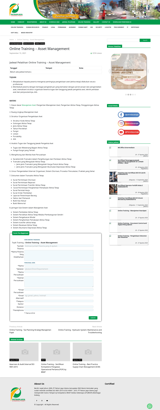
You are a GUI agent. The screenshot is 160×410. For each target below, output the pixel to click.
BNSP (43, 360)
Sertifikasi (135, 27)
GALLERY (96, 22)
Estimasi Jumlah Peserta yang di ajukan (41, 246)
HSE (91, 27)
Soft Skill (14, 33)
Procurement (119, 27)
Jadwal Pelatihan (68, 22)
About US (43, 22)
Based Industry (26, 33)
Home (13, 22)
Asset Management (16, 43)
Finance (45, 27)
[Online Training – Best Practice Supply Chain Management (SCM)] (88, 352)
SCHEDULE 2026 (54, 22)
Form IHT (21, 22)
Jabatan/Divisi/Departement (36, 269)
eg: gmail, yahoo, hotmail (35, 295)
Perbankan (62, 27)
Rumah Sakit (83, 27)
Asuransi (72, 27)
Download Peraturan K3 (122, 22)
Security (99, 27)
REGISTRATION (32, 22)
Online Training (84, 22)
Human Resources (32, 27)
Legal (53, 27)
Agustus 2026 (14, 360)
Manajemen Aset (29, 105)
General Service (28, 43)
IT (127, 27)
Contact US (106, 22)
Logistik (108, 27)
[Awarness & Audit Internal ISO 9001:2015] (24, 352)
